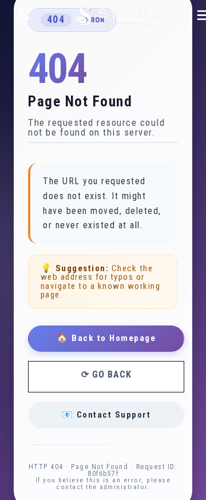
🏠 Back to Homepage (106, 338)
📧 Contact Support (106, 415)
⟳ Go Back (106, 374)
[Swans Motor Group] (117, 16)
